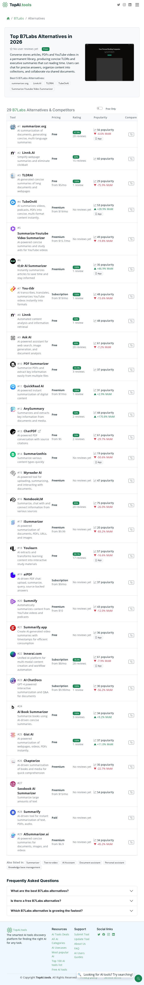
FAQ (76, 948)
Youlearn (30, 548)
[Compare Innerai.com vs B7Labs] (131, 662)
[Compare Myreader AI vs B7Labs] (131, 481)
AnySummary (34, 409)
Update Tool (81, 939)
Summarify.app (35, 627)
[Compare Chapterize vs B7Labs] (131, 767)
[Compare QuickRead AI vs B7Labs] (131, 392)
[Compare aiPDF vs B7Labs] (131, 582)
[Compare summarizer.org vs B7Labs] (131, 135)
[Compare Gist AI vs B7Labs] (131, 742)
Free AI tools (59, 969)
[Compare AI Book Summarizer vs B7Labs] (131, 715)
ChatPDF (30, 431)
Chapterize (32, 761)
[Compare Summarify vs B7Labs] (131, 818)
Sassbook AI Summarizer (26, 791)
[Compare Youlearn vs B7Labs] (131, 556)
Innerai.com (33, 654)
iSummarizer (33, 521)
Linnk (26, 315)
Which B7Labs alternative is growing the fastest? (47, 911)
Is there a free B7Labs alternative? (36, 901)
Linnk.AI (37, 83)
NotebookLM (33, 499)
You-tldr (28, 288)
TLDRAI (50, 83)
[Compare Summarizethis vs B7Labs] (131, 458)
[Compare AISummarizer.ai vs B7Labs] (131, 842)
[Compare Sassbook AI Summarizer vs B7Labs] (131, 792)
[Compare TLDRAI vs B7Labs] (131, 183)
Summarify (32, 812)
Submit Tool (81, 934)
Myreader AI (33, 473)
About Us (80, 943)
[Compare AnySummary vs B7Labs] (131, 415)
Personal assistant (114, 862)
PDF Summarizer (36, 364)
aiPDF (28, 574)
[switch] (100, 108)
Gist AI (28, 734)
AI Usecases (59, 947)
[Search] (138, 978)
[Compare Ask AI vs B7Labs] (131, 346)
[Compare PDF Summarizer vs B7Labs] (131, 370)
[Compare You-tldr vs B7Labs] (131, 297)
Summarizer (32, 862)
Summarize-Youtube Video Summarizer (32, 88)
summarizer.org (20, 83)
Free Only (111, 108)
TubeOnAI (63, 83)
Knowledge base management (24, 867)
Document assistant (90, 862)
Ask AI (26, 337)
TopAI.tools (19, 930)
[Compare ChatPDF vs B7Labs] (131, 437)
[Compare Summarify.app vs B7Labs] (131, 635)
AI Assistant (68, 862)
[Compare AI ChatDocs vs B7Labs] (131, 688)
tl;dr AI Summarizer (32, 266)
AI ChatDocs (33, 680)
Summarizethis (35, 454)
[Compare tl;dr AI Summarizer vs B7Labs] (131, 269)
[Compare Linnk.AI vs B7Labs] (131, 159)
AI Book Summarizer (32, 712)
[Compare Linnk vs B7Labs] (131, 321)
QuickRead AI (34, 386)
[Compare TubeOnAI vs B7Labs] (131, 210)
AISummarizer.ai (36, 834)
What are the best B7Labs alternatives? (40, 891)
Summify (30, 601)
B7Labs (19, 18)
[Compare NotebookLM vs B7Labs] (131, 505)
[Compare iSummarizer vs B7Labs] (131, 530)
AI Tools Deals (60, 934)
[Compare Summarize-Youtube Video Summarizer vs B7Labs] (131, 239)
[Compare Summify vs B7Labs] (131, 609)
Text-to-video (51, 862)
